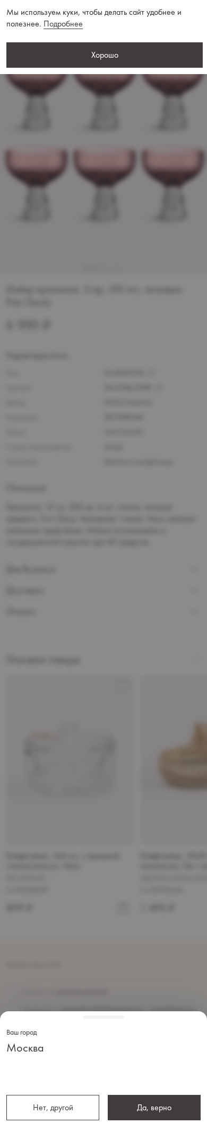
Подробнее (63, 24)
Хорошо (104, 55)
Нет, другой (53, 1107)
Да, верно (154, 1107)
